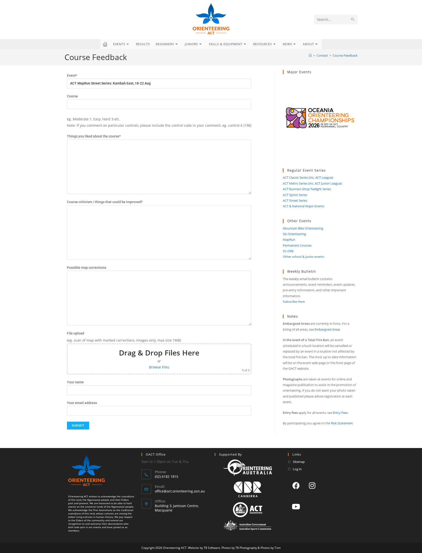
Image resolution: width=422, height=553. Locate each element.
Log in (297, 469)
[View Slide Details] (320, 121)
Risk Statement (342, 423)
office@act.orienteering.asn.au (180, 491)
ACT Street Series (295, 200)
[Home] (310, 55)
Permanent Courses (297, 245)
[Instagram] (312, 485)
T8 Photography (246, 548)
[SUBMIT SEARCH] (353, 19)
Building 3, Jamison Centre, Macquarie (177, 507)
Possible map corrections (86, 268)
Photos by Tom (271, 548)
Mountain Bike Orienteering (303, 228)
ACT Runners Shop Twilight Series (307, 189)
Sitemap (299, 461)
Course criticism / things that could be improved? (105, 202)
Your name (75, 382)
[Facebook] (296, 485)
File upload (75, 333)
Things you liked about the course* (94, 136)
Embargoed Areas (327, 329)
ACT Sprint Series (295, 195)
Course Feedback (345, 55)
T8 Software (212, 548)
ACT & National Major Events (303, 206)
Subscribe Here (294, 301)
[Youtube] (296, 506)
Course (72, 96)
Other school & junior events (303, 256)
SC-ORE (288, 251)
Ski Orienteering (294, 234)
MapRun (289, 239)
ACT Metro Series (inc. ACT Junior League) (312, 183)
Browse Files (159, 367)
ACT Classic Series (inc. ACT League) (308, 177)
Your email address (82, 403)
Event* (72, 75)
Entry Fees (340, 412)
